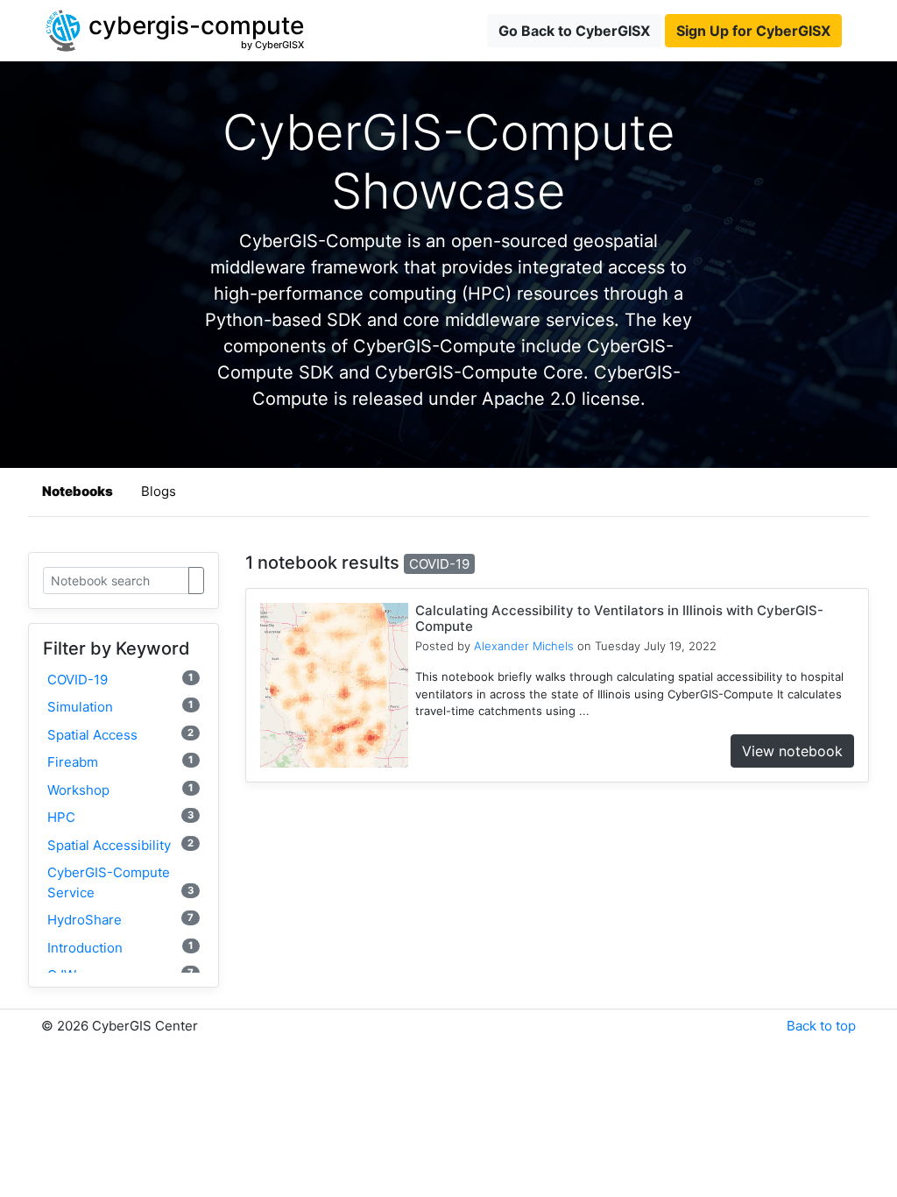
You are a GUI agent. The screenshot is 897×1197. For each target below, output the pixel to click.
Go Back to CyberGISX (574, 30)
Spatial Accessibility (120, 845)
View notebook (792, 751)
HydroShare (120, 919)
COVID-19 (120, 679)
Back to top (821, 1025)
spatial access (120, 734)
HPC (120, 817)
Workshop (120, 790)
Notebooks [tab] (77, 491)
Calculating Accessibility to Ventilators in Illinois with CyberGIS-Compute (619, 618)
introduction (120, 947)
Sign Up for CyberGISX (753, 30)
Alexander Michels (524, 646)
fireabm (120, 762)
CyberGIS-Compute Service (120, 882)
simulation (120, 706)
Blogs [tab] (158, 491)
